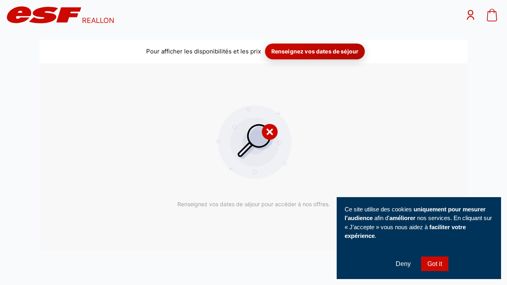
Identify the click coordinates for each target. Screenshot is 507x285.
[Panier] (492, 16)
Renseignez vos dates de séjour (315, 51)
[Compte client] (470, 16)
